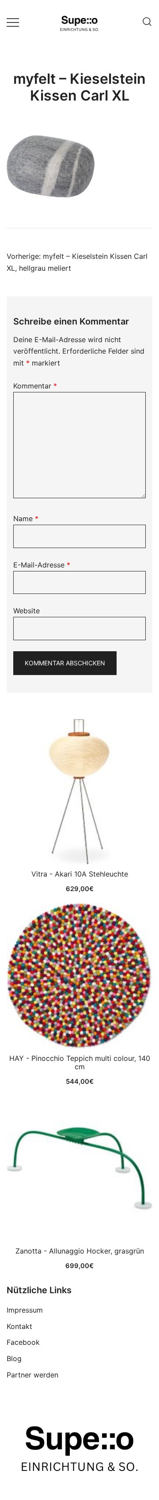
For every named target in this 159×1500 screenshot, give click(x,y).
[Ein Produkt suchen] (147, 22)
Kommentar (35, 385)
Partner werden (32, 1374)
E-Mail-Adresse (41, 564)
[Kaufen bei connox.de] (79, 1169)
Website (26, 610)
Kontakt (19, 1326)
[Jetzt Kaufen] (79, 792)
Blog (14, 1358)
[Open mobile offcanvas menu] (13, 22)
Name (25, 518)
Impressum (25, 1310)
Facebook (23, 1342)
